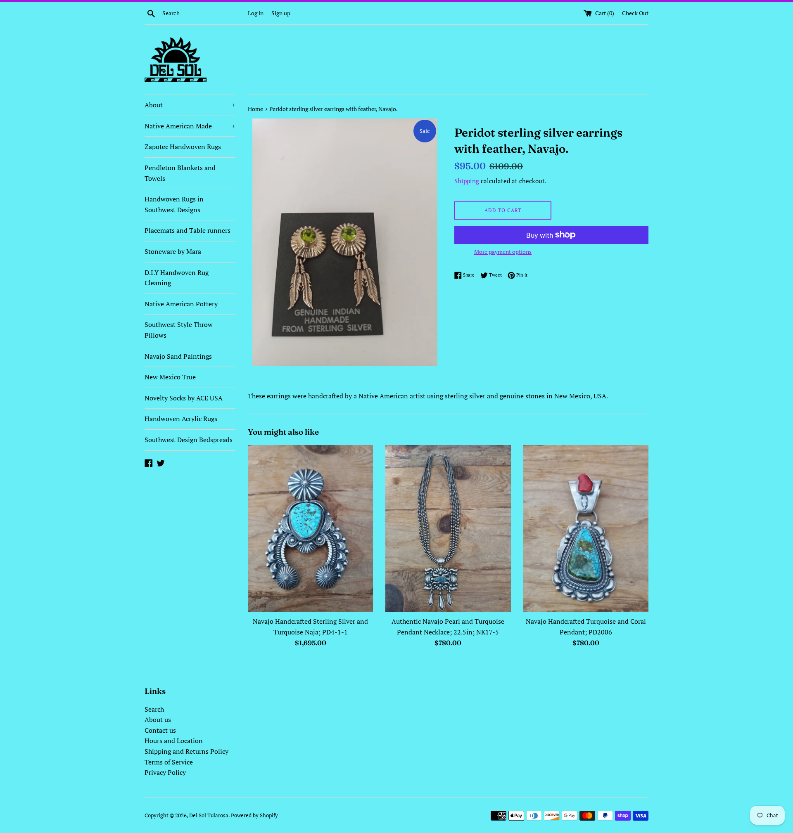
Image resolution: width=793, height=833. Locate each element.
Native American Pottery (181, 303)
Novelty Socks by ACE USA (184, 397)
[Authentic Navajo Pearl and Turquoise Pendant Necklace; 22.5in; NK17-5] (447, 529)
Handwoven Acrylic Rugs (181, 418)
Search (154, 709)
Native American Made (190, 125)
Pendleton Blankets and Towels (180, 173)
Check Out (635, 13)
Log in (256, 13)
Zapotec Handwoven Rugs (183, 146)
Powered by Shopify (254, 815)
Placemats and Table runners (187, 230)
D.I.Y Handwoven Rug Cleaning (177, 278)
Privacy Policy (165, 772)
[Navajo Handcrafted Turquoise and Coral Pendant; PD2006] (585, 529)
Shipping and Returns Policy (186, 751)
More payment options (503, 252)
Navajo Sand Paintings (178, 356)
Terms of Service (169, 762)
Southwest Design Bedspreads (189, 439)
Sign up (280, 13)
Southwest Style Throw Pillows (179, 330)
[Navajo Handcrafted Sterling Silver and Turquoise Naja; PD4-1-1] (310, 529)
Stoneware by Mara (173, 251)
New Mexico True (170, 376)
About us (158, 719)
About (190, 104)
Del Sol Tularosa (208, 815)
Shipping (466, 181)
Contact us (160, 730)
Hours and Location (174, 740)
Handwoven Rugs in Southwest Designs (174, 204)
